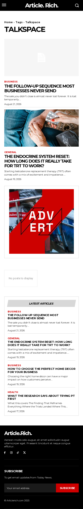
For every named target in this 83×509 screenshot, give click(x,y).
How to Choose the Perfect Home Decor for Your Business (41, 370)
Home (8, 22)
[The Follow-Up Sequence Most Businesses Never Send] (41, 57)
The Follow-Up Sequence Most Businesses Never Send (39, 88)
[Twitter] (24, 453)
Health (13, 392)
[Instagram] (11, 453)
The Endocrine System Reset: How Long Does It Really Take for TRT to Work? (37, 161)
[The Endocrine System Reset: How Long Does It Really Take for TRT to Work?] (41, 128)
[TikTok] (18, 453)
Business (11, 81)
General (10, 152)
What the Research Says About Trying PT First (41, 397)
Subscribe (67, 488)
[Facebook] (5, 453)
